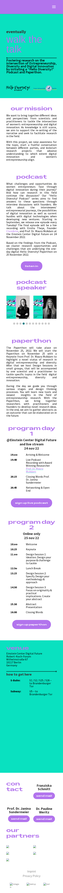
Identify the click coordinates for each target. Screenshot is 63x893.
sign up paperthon (31, 624)
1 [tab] (14, 324)
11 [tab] (46, 324)
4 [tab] (24, 324)
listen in (31, 266)
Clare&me (12, 231)
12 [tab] (49, 324)
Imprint (31, 871)
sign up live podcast (31, 502)
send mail (44, 795)
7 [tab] (33, 324)
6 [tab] (30, 324)
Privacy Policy (31, 876)
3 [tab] (20, 324)
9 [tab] (39, 324)
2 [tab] (17, 324)
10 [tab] (42, 324)
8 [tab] (36, 324)
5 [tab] (27, 324)
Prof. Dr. (31, 468)
